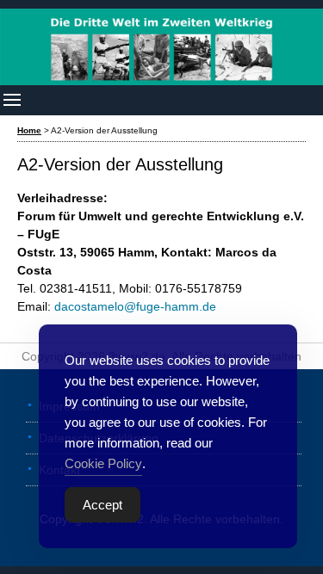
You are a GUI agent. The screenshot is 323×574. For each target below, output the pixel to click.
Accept (102, 504)
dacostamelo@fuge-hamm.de (135, 306)
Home (29, 130)
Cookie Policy (103, 463)
